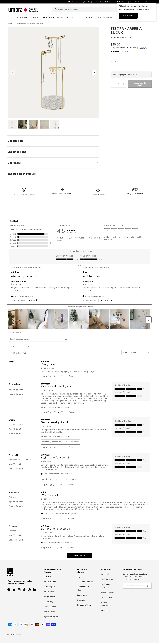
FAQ (78, 577)
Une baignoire (105, 18)
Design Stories (49, 597)
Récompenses (120, 2)
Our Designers (49, 587)
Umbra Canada (16, 634)
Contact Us (81, 600)
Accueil (9, 23)
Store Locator (106, 597)
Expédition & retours (85, 582)
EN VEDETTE (21, 18)
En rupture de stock (140, 84)
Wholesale (105, 574)
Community (48, 602)
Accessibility (106, 610)
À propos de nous (101, 2)
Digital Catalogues (51, 617)
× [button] (154, 4)
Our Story (47, 577)
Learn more (128, 16)
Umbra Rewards (50, 582)
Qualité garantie (83, 595)
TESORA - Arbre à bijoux (35, 23)
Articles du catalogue (20, 23)
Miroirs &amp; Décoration (46, 18)
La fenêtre (71, 18)
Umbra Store (49, 592)
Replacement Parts (84, 605)
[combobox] (87, 9)
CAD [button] (72, 2)
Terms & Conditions (51, 607)
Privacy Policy (49, 612)
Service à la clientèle (141, 2)
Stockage (88, 18)
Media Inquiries (107, 592)
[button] (131, 48)
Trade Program (107, 579)
